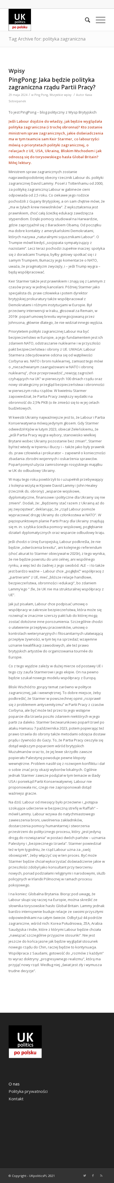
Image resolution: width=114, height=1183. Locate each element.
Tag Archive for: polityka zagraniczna (47, 39)
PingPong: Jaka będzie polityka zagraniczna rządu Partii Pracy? (52, 83)
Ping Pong (41, 95)
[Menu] (97, 20)
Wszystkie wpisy (60, 95)
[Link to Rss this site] (101, 1175)
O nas (14, 1084)
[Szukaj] (84, 20)
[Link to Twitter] (85, 1175)
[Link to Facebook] (93, 1175)
